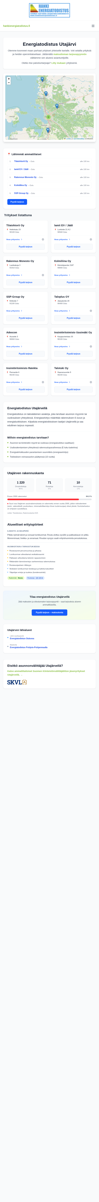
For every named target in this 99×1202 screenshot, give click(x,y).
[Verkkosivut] (43, 239)
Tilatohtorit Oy (21, 161)
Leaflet (68, 138)
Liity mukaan (58, 63)
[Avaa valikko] (93, 26)
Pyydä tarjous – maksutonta (49, 612)
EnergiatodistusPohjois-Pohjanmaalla (28, 647)
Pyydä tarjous (17, 202)
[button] (42, 79)
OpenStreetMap (78, 138)
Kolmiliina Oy (20, 185)
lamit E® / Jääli (21, 169)
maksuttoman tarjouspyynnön (69, 54)
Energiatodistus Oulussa (22, 638)
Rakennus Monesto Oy (25, 177)
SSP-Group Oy (21, 193)
